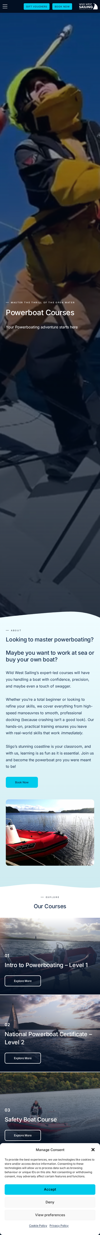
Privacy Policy (59, 1225)
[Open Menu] (5, 6)
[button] (93, 1149)
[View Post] (50, 956)
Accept (50, 1189)
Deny (50, 1202)
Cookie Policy (38, 1225)
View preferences (50, 1215)
